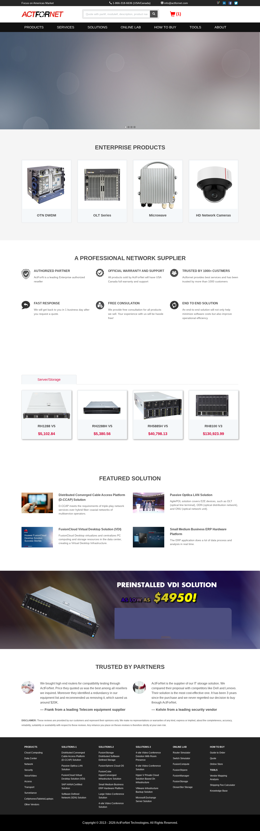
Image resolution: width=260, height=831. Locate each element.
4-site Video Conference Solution (111, 805)
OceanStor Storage (183, 787)
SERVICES (65, 27)
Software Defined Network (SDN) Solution (73, 796)
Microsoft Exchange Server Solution (146, 799)
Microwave (158, 215)
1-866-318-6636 (122, 3)
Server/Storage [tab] (49, 379)
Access (28, 781)
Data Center (30, 758)
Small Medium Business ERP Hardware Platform (111, 786)
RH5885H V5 (158, 426)
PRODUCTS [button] (34, 27)
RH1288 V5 (46, 426)
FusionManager (181, 775)
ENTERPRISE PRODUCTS (130, 147)
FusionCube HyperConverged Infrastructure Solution (110, 775)
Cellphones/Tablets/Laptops (38, 798)
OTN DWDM (46, 215)
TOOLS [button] (195, 27)
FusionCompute (181, 764)
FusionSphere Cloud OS (111, 765)
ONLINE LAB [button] (131, 27)
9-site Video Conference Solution (148, 767)
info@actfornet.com (176, 3)
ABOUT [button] (220, 27)
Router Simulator (181, 752)
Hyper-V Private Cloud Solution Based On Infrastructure (147, 779)
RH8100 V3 (213, 426)
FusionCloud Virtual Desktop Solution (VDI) (90, 529)
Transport (29, 787)
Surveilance (30, 793)
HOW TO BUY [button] (165, 27)
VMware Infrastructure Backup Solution (147, 790)
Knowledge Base (219, 790)
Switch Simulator (181, 758)
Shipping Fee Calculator (222, 785)
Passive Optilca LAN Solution (191, 495)
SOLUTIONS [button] (97, 27)
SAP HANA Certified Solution (71, 786)
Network (28, 764)
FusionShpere (180, 770)
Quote (213, 758)
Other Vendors (31, 804)
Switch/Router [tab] (103, 379)
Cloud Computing (33, 752)
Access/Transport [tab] (159, 379)
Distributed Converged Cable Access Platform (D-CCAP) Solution (73, 756)
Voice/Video (30, 775)
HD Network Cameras (213, 215)
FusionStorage (180, 781)
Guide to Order (217, 752)
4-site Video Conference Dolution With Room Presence (148, 756)
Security (28, 770)
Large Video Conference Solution (111, 796)
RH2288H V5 (102, 426)
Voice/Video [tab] (213, 379)
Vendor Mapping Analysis (218, 777)
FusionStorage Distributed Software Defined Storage (109, 756)
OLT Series (102, 215)
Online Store (216, 764)
